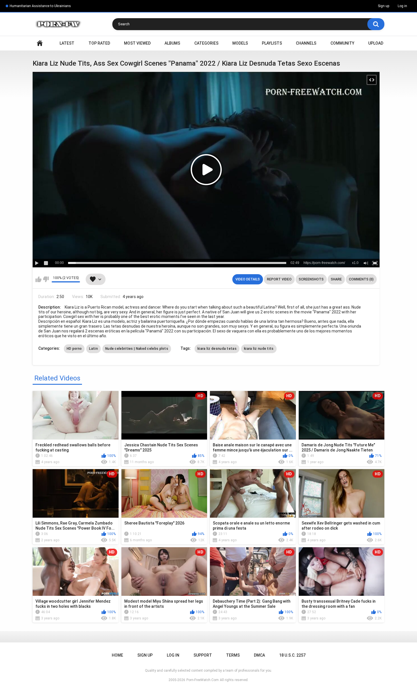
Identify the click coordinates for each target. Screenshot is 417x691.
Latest (67, 43)
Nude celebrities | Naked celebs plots (136, 349)
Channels (306, 43)
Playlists (272, 43)
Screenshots (311, 279)
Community (342, 43)
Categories (206, 43)
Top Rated (99, 43)
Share (336, 279)
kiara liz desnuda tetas (217, 349)
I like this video (38, 279)
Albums (172, 43)
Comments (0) (361, 279)
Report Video (279, 279)
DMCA (259, 655)
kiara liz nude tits (259, 349)
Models (240, 43)
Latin (93, 349)
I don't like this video (46, 279)
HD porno (74, 349)
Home (40, 43)
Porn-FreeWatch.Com (202, 680)
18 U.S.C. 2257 (292, 655)
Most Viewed (137, 43)
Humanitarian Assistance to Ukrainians (40, 6)
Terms (233, 655)
